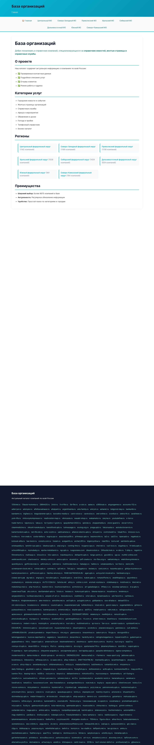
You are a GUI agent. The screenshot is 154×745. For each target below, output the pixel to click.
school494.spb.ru (19, 550)
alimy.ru (71, 582)
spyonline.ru (132, 578)
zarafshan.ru (136, 513)
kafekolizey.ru (87, 605)
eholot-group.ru (47, 655)
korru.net (115, 541)
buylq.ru (100, 683)
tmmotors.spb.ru (30, 628)
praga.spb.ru (95, 527)
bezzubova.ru (67, 596)
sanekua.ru (130, 678)
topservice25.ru (121, 637)
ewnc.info (130, 564)
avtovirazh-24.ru (19, 692)
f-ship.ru (128, 550)
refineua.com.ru (42, 660)
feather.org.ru (35, 733)
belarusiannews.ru (131, 719)
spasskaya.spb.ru (64, 692)
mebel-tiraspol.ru (37, 696)
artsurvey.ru (47, 742)
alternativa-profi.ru (20, 742)
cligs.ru (15, 728)
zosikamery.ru (17, 582)
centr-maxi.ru (79, 742)
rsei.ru (100, 715)
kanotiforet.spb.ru (54, 527)
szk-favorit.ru (117, 596)
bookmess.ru (17, 660)
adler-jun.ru (16, 509)
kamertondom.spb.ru (20, 532)
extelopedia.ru (18, 546)
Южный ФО (76, 27)
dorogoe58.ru (123, 632)
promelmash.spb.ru (130, 701)
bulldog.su (113, 705)
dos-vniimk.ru (32, 724)
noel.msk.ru (90, 683)
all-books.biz (52, 696)
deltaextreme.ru (73, 673)
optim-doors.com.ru (96, 641)
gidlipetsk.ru (97, 600)
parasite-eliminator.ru (105, 651)
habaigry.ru (84, 564)
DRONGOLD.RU (73, 655)
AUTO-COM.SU (49, 582)
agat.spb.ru (89, 573)
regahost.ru (135, 536)
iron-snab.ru (26, 536)
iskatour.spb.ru (49, 546)
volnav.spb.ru (39, 568)
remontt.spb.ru (120, 614)
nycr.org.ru (119, 641)
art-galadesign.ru (92, 587)
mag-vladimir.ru (18, 715)
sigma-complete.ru (124, 651)
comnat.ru (51, 568)
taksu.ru (39, 523)
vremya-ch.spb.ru (19, 646)
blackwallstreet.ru (67, 641)
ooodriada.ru (114, 701)
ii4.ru (28, 641)
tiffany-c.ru (106, 587)
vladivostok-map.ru (52, 518)
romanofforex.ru (104, 578)
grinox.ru (138, 605)
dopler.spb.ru (77, 609)
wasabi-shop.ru (80, 518)
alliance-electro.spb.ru (81, 532)
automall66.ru (129, 710)
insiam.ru (56, 541)
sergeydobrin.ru (18, 596)
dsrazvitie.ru (75, 637)
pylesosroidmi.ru (118, 724)
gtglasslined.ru (18, 641)
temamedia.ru (116, 673)
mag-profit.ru (136, 669)
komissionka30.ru (121, 669)
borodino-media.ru (61, 513)
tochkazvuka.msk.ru (35, 596)
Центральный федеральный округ (35, 146)
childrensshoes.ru (56, 664)
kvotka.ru (16, 536)
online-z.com (81, 582)
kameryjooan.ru (49, 609)
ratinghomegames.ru (104, 637)
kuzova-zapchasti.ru (36, 637)
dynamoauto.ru (103, 596)
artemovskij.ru (64, 609)
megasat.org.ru (49, 669)
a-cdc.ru (82, 504)
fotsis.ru (60, 591)
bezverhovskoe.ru (50, 614)
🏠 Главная (27, 21)
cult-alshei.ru (132, 628)
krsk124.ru (78, 578)
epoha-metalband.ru (49, 550)
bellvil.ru (65, 728)
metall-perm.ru (99, 609)
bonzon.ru (75, 728)
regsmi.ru (138, 550)
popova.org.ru (38, 728)
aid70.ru (88, 609)
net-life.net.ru (37, 532)
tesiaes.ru (93, 568)
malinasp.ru (30, 555)
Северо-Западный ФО (66, 21)
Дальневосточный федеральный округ (119, 159)
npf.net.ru (61, 568)
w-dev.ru (120, 550)
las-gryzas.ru (112, 728)
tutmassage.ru (69, 527)
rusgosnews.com (77, 550)
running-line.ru (74, 546)
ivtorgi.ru (45, 646)
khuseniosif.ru (129, 692)
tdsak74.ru (122, 532)
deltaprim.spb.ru (81, 555)
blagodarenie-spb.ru (43, 513)
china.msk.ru (101, 705)
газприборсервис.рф (71, 710)
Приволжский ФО (89, 21)
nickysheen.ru (33, 687)
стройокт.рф (70, 687)
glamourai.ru (75, 632)
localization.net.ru (65, 669)
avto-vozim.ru (50, 532)
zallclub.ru (56, 564)
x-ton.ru (129, 518)
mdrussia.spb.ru (130, 696)
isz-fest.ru (119, 564)
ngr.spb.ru (64, 550)
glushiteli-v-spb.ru (33, 669)
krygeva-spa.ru (88, 546)
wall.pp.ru (105, 724)
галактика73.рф (19, 591)
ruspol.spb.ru (133, 646)
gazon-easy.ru (112, 605)
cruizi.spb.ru (50, 692)
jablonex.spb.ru (128, 655)
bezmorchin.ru (97, 536)
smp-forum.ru (34, 587)
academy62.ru (58, 619)
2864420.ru (45, 504)
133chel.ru (16, 504)
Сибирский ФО (126, 21)
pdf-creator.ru (86, 559)
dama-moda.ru (33, 655)
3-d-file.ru (64, 504)
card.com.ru (103, 568)
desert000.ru (33, 646)
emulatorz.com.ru (99, 737)
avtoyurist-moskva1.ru (105, 573)
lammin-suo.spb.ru (33, 546)
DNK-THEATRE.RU (85, 660)
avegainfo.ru (67, 541)
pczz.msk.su (95, 687)
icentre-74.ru (17, 673)
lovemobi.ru (77, 737)
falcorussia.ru (108, 527)
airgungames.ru (114, 504)
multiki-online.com (129, 555)
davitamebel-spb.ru (46, 591)
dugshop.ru (123, 546)
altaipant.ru (56, 509)
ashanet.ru (104, 509)
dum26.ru (122, 646)
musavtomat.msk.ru (62, 628)
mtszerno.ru (125, 664)
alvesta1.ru (73, 559)
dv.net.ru (54, 724)
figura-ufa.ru (105, 719)
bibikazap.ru (24, 728)
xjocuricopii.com (46, 628)
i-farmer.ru (100, 655)
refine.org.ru (26, 701)
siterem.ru (45, 605)
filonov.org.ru (75, 701)
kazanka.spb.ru (116, 568)
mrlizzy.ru (70, 664)
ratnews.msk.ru (63, 678)
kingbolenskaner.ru (29, 600)
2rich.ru (54, 504)
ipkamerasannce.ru (20, 719)
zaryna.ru (106, 518)
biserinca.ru (112, 619)
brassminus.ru (88, 632)
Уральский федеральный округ (34, 159)
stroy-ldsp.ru (25, 664)
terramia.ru (45, 619)
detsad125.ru (123, 600)
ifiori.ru (53, 646)
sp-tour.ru (96, 623)
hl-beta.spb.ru (135, 546)
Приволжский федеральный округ (117, 146)
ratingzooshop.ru (126, 609)
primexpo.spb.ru (82, 536)
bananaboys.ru (118, 678)
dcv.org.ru (78, 646)
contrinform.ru (105, 696)
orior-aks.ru (90, 596)
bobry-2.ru (137, 683)
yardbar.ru (31, 715)
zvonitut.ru (113, 513)
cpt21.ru (114, 536)
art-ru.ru (87, 737)
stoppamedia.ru (99, 523)
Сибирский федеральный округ (75, 159)
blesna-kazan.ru (98, 591)
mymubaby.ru (33, 550)
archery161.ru (79, 541)
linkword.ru (29, 660)
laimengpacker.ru (19, 637)
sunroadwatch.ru (30, 678)
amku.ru (123, 728)
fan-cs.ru (105, 623)
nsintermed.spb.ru (128, 687)
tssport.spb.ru (37, 641)
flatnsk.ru (16, 600)
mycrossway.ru (102, 673)
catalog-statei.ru (65, 646)
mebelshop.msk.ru (19, 587)
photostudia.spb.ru (20, 619)
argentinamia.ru (69, 509)
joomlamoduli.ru (86, 678)
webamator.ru (95, 518)
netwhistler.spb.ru (52, 728)
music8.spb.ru (66, 578)
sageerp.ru (51, 637)
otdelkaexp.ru (112, 582)
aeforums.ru (45, 564)
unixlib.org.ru (107, 733)
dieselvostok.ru (92, 550)
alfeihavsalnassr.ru (41, 509)
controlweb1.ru (109, 532)
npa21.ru (129, 641)
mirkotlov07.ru (88, 673)
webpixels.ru (83, 687)
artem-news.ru (99, 619)
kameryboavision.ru (20, 573)
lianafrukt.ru (17, 683)
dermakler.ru (34, 742)
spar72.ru (47, 733)
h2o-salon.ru (53, 555)
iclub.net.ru (99, 605)
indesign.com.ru (58, 715)
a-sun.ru (15, 664)
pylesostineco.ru (19, 609)
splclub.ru (87, 523)
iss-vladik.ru (86, 728)
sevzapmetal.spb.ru (69, 651)
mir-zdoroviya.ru (19, 605)
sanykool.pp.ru (93, 733)
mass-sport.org (113, 655)
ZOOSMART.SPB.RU (80, 614)
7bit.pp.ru (71, 568)
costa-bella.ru (39, 536)
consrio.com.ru (44, 541)
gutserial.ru (117, 696)
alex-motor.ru (44, 600)
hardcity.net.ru (88, 637)
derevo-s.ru (92, 696)
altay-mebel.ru (70, 660)
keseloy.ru (55, 710)
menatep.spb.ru (121, 733)
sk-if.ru (75, 678)
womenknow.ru (18, 724)
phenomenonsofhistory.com (71, 724)
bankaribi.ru (131, 509)
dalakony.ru (95, 614)
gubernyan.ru (135, 637)
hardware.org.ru (123, 573)
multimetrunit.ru (83, 623)
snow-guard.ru (113, 523)
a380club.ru (101, 504)
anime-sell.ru (44, 710)
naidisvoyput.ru (111, 715)
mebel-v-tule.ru (30, 623)
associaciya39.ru (66, 536)
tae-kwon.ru (31, 541)
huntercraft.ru (57, 687)
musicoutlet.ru (89, 705)
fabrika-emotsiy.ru (54, 573)
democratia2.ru (87, 655)
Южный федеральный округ (32, 173)
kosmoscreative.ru (62, 587)
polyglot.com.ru (84, 600)
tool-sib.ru (70, 623)
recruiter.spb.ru (52, 578)
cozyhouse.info (62, 719)
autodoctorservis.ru (124, 527)
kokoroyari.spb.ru (82, 591)
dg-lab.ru (30, 578)
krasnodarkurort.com (128, 619)
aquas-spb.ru (111, 683)
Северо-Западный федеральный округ (78, 146)
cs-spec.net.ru (56, 660)
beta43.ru (27, 683)
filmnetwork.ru (18, 555)
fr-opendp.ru (17, 651)
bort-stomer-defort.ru (104, 742)
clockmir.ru (45, 687)
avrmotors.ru (77, 587)
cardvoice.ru (89, 513)
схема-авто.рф (18, 578)
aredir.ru (56, 742)
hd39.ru (41, 673)
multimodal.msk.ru (70, 564)
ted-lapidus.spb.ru (86, 651)
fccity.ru (26, 705)
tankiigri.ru (57, 733)
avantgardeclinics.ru (75, 683)
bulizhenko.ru (97, 664)
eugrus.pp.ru (52, 536)
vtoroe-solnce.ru (19, 687)
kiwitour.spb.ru (43, 715)
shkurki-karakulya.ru (36, 527)
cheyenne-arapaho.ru (50, 651)
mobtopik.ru (43, 623)
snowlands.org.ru (40, 664)
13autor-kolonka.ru (30, 504)
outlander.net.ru (18, 710)
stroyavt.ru (97, 532)
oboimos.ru (81, 641)
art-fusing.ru (128, 673)
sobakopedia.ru (107, 564)
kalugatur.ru (82, 568)
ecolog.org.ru (83, 527)
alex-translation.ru (57, 683)
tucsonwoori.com (40, 683)
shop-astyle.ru (79, 696)
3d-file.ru (74, 504)
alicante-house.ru (36, 719)
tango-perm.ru (96, 555)
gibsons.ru (135, 742)
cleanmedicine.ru (19, 527)
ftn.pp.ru (112, 632)
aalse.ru (91, 504)
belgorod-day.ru (117, 509)
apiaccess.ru (17, 614)
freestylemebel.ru (73, 715)
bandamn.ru (17, 513)
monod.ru (16, 701)
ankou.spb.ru (62, 559)
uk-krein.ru (38, 701)
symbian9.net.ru (133, 623)
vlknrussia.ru (67, 518)
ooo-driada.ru (110, 600)
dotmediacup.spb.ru (20, 696)
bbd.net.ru (136, 582)
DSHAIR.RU (16, 628)
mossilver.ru (112, 591)
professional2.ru (123, 742)
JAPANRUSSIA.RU (19, 632)
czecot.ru (40, 692)
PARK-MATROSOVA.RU (73, 573)
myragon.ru (34, 619)
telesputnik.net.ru (92, 724)
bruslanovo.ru (33, 605)
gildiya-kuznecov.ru (133, 568)
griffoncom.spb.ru (37, 573)
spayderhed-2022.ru (72, 523)
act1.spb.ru (71, 600)
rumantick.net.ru (111, 664)
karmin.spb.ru (87, 710)
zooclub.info (62, 701)
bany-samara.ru (89, 715)
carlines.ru (129, 596)
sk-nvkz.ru (60, 655)
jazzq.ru (30, 692)
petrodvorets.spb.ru (111, 687)
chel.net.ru (100, 546)
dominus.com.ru (70, 733)
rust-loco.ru (112, 546)
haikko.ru (95, 564)
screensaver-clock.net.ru (22, 568)
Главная (15, 12)
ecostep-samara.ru (120, 587)
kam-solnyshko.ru (31, 651)
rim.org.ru (64, 632)
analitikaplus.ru (119, 578)
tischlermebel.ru (115, 710)
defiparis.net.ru (99, 728)
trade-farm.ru (17, 523)
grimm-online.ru (126, 705)
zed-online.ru (101, 513)
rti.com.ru (87, 619)
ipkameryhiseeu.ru (108, 646)
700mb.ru (94, 719)
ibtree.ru (82, 733)
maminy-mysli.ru (103, 692)
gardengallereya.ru (73, 619)
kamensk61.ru (50, 701)
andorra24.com (51, 641)
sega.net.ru (44, 724)
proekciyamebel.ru (36, 632)
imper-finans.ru (52, 632)
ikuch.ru (110, 641)
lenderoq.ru (123, 591)
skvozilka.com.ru (47, 737)
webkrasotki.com (19, 559)
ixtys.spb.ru (16, 705)
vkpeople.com (88, 692)
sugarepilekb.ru (126, 605)
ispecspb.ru (124, 536)
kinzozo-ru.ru (134, 532)
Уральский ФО (108, 21)
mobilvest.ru (125, 582)
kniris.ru (77, 692)
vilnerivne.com (125, 683)
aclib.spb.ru (108, 669)
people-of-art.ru (52, 596)
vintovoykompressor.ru (32, 518)
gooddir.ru (108, 555)
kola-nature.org (58, 705)
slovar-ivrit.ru (127, 523)
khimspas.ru (67, 742)
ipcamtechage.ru (118, 660)
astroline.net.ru (58, 600)
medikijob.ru (107, 614)
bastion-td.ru (47, 587)
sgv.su (117, 555)
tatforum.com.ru (131, 737)
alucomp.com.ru (115, 737)
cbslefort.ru (17, 678)
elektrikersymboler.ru (130, 559)
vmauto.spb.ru (65, 696)
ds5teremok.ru (95, 669)
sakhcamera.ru (64, 532)
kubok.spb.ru (89, 578)
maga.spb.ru (32, 710)
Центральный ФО (44, 21)
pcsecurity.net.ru (57, 623)
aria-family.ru (82, 509)
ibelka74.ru (50, 719)
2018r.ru (90, 742)
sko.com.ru (32, 591)
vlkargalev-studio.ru (79, 719)
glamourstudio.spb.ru (41, 705)
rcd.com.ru (50, 673)
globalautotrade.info (32, 614)
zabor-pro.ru (101, 632)
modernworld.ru (18, 655)
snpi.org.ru (61, 546)
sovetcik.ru (92, 628)
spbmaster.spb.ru (73, 705)
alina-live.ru (117, 719)
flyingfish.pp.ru (80, 669)
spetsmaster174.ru (91, 646)
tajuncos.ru (29, 523)
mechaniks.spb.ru (102, 660)
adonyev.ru (27, 509)
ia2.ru (106, 536)
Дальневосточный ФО (56, 27)
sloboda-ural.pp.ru (33, 582)
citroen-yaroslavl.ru (47, 678)
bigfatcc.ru (28, 513)
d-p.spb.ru (134, 587)
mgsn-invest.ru (125, 715)
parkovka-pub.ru (63, 737)
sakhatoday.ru (114, 559)
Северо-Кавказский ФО (97, 27)
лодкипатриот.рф (72, 605)
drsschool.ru (65, 614)
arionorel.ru (116, 692)
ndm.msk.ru (112, 609)
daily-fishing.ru (18, 669)
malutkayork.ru (66, 555)
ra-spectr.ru (103, 701)
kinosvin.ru (41, 555)
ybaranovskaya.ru (106, 628)
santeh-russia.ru (118, 623)
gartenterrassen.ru (19, 737)
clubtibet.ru (79, 596)
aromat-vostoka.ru (97, 582)
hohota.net (61, 582)
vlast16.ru (106, 541)
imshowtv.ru (17, 623)
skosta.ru (131, 660)
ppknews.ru (120, 628)
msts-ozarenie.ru (34, 609)
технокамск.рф (89, 701)
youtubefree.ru (118, 518)
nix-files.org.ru (100, 559)
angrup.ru (40, 578)
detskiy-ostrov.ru (48, 559)
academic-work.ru (102, 678)
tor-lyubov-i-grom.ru (53, 523)
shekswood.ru (101, 710)
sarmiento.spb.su (128, 541)
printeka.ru (33, 737)
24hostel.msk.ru (107, 550)
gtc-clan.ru (131, 724)
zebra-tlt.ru (124, 513)
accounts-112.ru (129, 504)
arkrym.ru (94, 509)
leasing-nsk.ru (30, 673)
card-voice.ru (76, 513)
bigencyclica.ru (93, 541)
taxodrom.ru (63, 637)
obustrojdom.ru (79, 628)
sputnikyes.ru (17, 564)
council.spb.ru (57, 605)
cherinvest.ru (33, 559)
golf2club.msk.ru (32, 564)
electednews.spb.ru (20, 733)
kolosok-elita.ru (18, 541)
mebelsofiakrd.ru (82, 664)
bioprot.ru (61, 673)
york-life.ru (16, 518)
